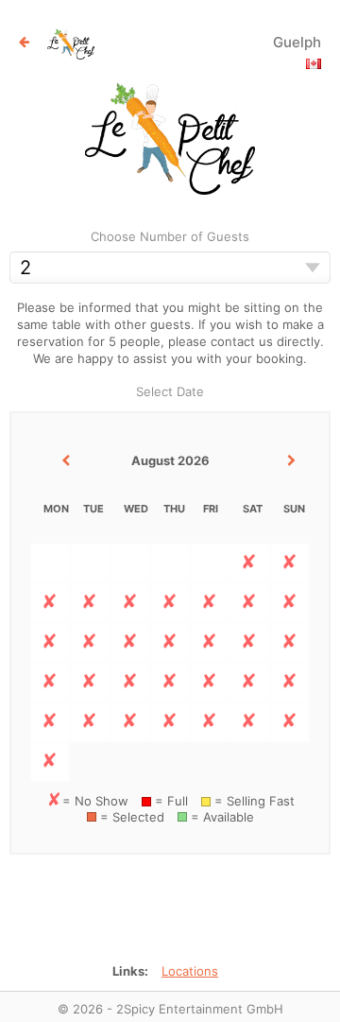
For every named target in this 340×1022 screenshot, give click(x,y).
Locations (190, 971)
